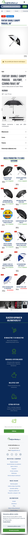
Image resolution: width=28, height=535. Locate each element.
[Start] (2, 11)
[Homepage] (10, 2)
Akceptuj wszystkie (14, 530)
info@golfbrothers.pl (15, 450)
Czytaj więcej (6, 521)
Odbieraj (14, 431)
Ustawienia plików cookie (14, 526)
